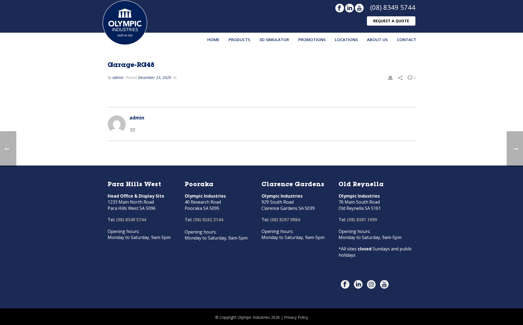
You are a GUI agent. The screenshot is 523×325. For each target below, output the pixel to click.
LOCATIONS (346, 39)
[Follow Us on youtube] (384, 284)
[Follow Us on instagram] (371, 284)
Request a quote (391, 20)
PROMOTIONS (312, 39)
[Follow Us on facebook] (345, 284)
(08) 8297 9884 (285, 220)
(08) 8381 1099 (362, 220)
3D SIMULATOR (274, 39)
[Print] (390, 77)
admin (117, 77)
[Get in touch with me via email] (132, 130)
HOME (213, 39)
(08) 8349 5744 (392, 7)
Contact (406, 39)
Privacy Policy (296, 317)
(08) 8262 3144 (208, 220)
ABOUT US (377, 39)
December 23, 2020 (154, 77)
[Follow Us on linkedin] (358, 284)
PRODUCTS (239, 39)
